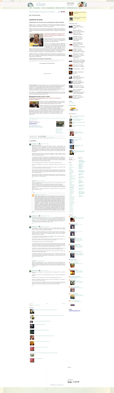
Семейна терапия (72, 202)
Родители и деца (72, 196)
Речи (70, 195)
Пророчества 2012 (73, 237)
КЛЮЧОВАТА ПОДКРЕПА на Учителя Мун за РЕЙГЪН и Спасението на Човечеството (79, 254)
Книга (70, 180)
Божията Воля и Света (73, 269)
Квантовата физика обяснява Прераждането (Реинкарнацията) (78, 82)
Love (40, 11)
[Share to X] (43, 136)
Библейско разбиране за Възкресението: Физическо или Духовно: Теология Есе (79, 271)
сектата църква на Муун (50, 137)
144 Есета (48, 44)
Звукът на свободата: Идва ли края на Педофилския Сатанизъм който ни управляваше (78, 91)
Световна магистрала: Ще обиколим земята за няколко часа (79, 295)
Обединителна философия (72, 187)
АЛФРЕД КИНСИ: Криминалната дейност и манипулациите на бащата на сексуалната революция (49, 315)
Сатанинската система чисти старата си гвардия (78, 86)
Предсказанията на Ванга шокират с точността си (42, 341)
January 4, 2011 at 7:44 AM (44, 143)
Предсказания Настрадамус (74, 262)
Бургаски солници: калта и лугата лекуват (81, 189)
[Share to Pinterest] (45, 136)
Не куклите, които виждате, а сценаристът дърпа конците (78, 97)
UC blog (33, 11)
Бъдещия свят (72, 167)
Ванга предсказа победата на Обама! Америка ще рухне (82, 171)
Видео (33, 137)
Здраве (71, 173)
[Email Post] (39, 136)
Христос (71, 207)
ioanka (36, 194)
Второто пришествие (71, 170)
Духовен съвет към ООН (59, 131)
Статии (43, 7)
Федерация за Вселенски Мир (79, 287)
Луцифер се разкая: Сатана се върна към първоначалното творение (79, 50)
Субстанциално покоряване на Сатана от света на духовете (78, 77)
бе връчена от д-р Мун (38, 126)
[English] (64, 11)
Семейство (71, 203)
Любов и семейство (60, 7)
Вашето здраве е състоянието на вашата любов (78, 27)
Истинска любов (73, 230)
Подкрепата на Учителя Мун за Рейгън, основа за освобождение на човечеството (78, 55)
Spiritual (43, 11)
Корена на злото (72, 181)
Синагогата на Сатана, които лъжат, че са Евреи (78, 65)
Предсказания (50, 7)
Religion (37, 11)
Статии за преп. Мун (78, 301)
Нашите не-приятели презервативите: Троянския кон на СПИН (44, 335)
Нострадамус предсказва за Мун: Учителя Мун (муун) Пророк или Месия (46, 309)
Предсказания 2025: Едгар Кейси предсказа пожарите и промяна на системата (79, 61)
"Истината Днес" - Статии (78, 68)
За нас (80, 7)
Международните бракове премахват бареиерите (36, 127)
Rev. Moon (48, 11)
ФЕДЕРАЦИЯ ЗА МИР (35, 143)
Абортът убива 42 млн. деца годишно (75, 137)
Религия (41, 137)
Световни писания (58, 130)
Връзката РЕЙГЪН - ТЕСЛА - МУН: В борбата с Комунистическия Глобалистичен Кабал (79, 32)
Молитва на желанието (74, 223)
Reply (33, 177)
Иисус (71, 174)
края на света (72, 212)
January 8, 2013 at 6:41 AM (44, 270)
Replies (34, 192)
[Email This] (40, 136)
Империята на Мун (36, 137)
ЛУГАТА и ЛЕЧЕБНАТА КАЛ (39, 358)
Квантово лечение (72, 179)
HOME (30, 11)
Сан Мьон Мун (44, 137)
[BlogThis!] (41, 136)
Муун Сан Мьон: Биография (74, 300)
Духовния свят (72, 172)
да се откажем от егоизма (50, 217)
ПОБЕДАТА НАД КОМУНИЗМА (75, 244)
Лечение (71, 182)
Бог (70, 166)
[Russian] (62, 11)
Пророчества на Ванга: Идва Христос (40, 324)
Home (30, 7)
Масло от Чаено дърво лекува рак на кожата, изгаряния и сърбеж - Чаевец (46, 352)
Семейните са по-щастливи (79, 263)
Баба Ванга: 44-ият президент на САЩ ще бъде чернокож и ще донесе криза (78, 38)
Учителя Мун (72, 206)
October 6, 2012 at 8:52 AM (40, 260)
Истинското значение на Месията (78, 72)
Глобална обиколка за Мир (59, 129)
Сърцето (71, 205)
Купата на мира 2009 (32, 126)
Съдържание (37, 7)
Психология (71, 193)
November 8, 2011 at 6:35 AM (40, 180)
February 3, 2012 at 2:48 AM (44, 226)
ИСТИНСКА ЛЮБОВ (73, 259)
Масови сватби (72, 184)
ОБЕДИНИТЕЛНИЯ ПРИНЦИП (75, 276)
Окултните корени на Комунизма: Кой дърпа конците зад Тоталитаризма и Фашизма (79, 44)
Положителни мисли (72, 7)
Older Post (63, 303)
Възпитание (71, 171)
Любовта (71, 183)
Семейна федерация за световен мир (34, 125)
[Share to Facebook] (44, 136)
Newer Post (31, 303)
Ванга (70, 168)
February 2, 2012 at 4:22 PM (41, 194)
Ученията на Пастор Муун (33, 123)
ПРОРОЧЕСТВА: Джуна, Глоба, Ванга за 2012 (42, 330)
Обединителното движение (59, 132)
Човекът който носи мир (59, 128)
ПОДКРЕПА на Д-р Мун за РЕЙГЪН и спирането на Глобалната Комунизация (79, 246)
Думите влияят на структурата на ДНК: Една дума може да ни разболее (79, 282)
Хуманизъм (71, 208)
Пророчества (72, 192)
